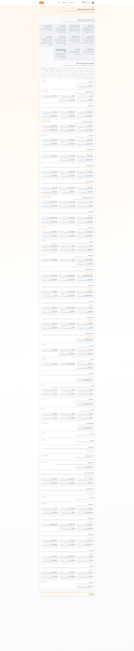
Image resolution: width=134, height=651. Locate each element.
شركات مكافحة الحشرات (88, 273)
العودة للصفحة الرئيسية (91, 12)
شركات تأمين (68, 73)
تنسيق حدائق (89, 215)
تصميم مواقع (87, 75)
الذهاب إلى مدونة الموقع (83, 12)
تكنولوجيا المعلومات (50, 73)
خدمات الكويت (71, 2)
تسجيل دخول (47, 2)
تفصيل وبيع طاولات (50, 68)
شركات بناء (54, 75)
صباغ (64, 73)
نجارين (56, 73)
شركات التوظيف (74, 75)
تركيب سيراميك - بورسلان (67, 75)
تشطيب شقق (79, 68)
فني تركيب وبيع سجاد (91, 73)
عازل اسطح (89, 305)
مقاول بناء (44, 73)
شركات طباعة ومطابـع (86, 68)
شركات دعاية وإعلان (59, 75)
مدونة (59, 2)
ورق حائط (73, 73)
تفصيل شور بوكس (57, 68)
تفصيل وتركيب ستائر (43, 68)
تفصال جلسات (64, 68)
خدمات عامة (42, 581)
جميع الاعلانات (64, 2)
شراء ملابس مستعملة (83, 73)
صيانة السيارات (89, 289)
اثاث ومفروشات (49, 75)
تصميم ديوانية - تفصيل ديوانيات (71, 68)
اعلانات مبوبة (92, 68)
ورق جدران (77, 73)
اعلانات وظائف (60, 73)
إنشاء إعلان (41, 2)
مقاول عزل (92, 75)
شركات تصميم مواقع (81, 75)
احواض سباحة (43, 75)
